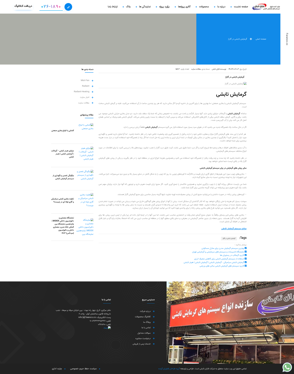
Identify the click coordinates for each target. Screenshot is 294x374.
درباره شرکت (145, 311)
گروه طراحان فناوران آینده (169, 368)
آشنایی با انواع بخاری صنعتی (62, 130)
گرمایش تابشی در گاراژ (229, 238)
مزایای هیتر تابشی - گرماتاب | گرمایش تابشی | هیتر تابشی (62, 153)
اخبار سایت (84, 97)
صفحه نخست (241, 6)
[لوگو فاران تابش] (266, 7)
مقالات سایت (83, 103)
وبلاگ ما (147, 322)
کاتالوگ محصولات (143, 316)
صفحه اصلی (261, 39)
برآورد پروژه (164, 6)
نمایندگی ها (145, 6)
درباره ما (221, 6)
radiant (85, 86)
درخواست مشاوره (143, 338)
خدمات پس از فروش (142, 344)
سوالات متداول (144, 333)
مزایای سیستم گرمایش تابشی (234, 228)
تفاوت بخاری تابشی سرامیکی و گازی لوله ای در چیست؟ (62, 200)
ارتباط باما (113, 6)
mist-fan (85, 80)
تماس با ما (146, 327)
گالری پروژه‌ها (184, 6)
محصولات (204, 6)
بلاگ (128, 6)
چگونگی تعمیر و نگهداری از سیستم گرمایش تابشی (63, 177)
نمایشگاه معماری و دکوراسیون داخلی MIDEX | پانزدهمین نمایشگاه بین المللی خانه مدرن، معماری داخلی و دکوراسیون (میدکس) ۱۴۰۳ (63, 225)
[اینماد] (82, 328)
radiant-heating (81, 91)
